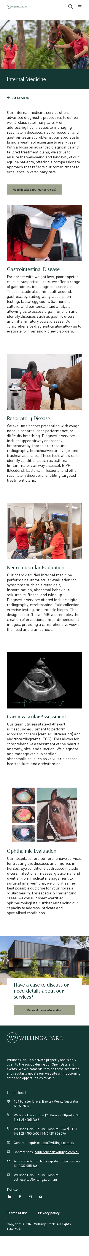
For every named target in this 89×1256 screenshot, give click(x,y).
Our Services (18, 97)
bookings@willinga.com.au (60, 1161)
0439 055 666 (28, 1165)
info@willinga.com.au (58, 1142)
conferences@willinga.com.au (57, 1151)
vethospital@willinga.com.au (35, 1179)
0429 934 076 (56, 1133)
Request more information (44, 1010)
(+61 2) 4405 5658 (26, 1133)
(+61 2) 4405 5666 (26, 1119)
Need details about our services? (34, 189)
